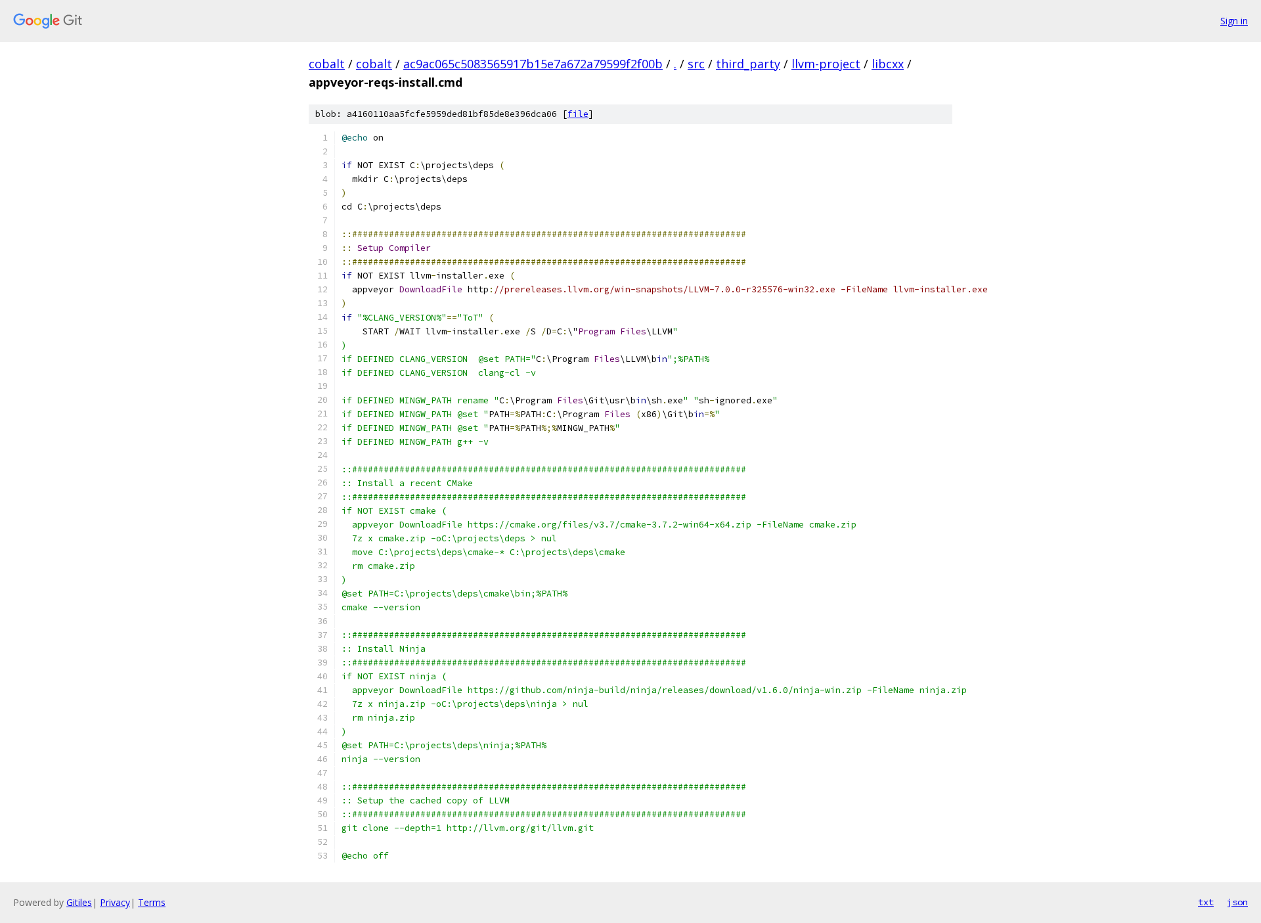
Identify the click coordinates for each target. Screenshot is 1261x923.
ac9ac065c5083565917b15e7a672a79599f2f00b (533, 64)
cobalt (327, 64)
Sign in (1234, 20)
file (577, 114)
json (1237, 902)
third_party (748, 64)
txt (1206, 902)
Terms (152, 902)
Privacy (115, 902)
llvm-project (825, 64)
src (696, 64)
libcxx (888, 64)
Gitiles (79, 902)
